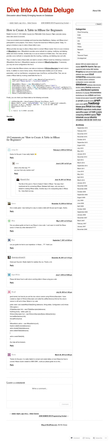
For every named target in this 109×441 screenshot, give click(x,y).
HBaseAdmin (12, 51)
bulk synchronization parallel (94, 71)
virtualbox (79, 120)
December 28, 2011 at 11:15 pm (62, 258)
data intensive (97, 85)
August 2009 (81, 197)
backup (88, 69)
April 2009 (80, 206)
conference (91, 79)
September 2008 (82, 212)
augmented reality (81, 69)
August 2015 (81, 145)
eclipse (90, 95)
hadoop (64, 34)
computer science (83, 79)
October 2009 (81, 192)
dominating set (80, 95)
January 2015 (81, 154)
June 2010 (80, 171)
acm (85, 64)
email (95, 95)
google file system (89, 100)
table (11, 36)
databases (90, 85)
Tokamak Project (82, 55)
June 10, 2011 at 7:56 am (63, 180)
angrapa (78, 66)
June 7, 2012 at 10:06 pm (64, 275)
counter (86, 82)
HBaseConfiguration (51, 62)
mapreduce (87, 109)
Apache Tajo (92, 66)
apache (84, 66)
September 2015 (82, 142)
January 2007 (81, 226)
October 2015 (81, 139)
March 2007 (81, 220)
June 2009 (80, 203)
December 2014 (82, 157)
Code (79, 35)
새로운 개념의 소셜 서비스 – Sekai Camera (23, 23)
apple (98, 66)
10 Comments (21, 36)
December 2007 (82, 218)
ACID (82, 64)
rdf (90, 112)
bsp (84, 71)
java (83, 106)
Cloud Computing (82, 32)
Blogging (79, 71)
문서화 (89, 120)
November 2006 (82, 229)
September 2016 (82, 128)
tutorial (15, 36)
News (79, 44)
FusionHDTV (93, 98)
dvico (86, 95)
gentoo (99, 98)
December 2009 (82, 186)
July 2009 (80, 200)
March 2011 (81, 168)
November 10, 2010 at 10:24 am (62, 203)
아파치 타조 (97, 120)
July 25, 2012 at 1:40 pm (64, 292)
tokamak (80, 117)
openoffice (80, 112)
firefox (99, 95)
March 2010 (81, 180)
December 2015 (82, 134)
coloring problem (91, 77)
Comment (65, 404)
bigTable (96, 69)
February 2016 (81, 131)
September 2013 (82, 166)
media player (96, 109)
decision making (80, 87)
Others (79, 47)
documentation (95, 92)
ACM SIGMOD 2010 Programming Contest (55, 23)
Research (48, 34)
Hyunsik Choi (30, 34)
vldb (85, 120)
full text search (85, 98)
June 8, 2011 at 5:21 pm (64, 163)
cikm (83, 74)
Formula (78, 98)
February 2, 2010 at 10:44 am (62, 150)
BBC (92, 69)
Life (78, 41)
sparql (93, 114)
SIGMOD (87, 114)
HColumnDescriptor (51, 68)
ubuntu (93, 117)
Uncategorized (81, 58)
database (81, 84)
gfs (77, 100)
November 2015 (82, 137)
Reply (12, 158)
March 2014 (81, 163)
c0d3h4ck (78, 74)
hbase (8, 36)
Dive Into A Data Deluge (40, 9)
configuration (79, 82)
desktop (88, 87)
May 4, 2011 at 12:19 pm (64, 221)
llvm (94, 106)
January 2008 (81, 215)
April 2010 (80, 177)
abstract (78, 64)
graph (97, 100)
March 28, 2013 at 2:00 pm (63, 355)
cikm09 (86, 74)
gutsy (86, 104)
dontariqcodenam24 (18, 257)
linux (89, 106)
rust (93, 111)
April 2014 (80, 160)
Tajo (78, 52)
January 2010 (81, 183)
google (80, 100)
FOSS (43, 34)
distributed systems (90, 89)
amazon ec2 (94, 64)
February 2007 (81, 223)
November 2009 (82, 189)
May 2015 (80, 151)
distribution (79, 92)
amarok (89, 64)
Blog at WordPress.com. (49, 425)
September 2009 (82, 195)
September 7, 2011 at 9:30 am (62, 240)
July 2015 (80, 148)
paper (86, 112)
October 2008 (81, 209)
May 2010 (80, 174)
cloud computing (85, 75)
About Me (97, 10)
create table (58, 34)
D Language (86, 92)
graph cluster (79, 104)
